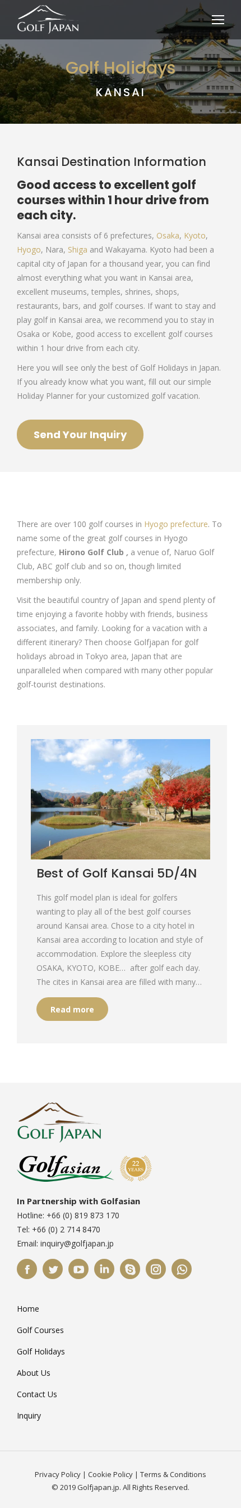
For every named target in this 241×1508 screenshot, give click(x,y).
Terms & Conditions (173, 1474)
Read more (72, 1009)
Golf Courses (40, 1330)
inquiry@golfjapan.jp (77, 1243)
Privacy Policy (58, 1474)
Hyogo (29, 249)
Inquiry (29, 1415)
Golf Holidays (41, 1351)
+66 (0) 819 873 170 (83, 1215)
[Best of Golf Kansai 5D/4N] (120, 799)
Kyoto (195, 235)
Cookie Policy (110, 1474)
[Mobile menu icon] (218, 19)
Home (28, 1308)
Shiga (77, 249)
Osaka (167, 235)
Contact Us (37, 1394)
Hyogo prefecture (176, 524)
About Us (33, 1372)
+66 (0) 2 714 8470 (66, 1229)
